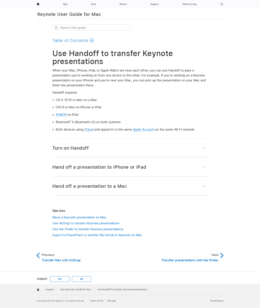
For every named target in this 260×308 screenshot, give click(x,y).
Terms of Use (96, 300)
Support (50, 289)
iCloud (89, 129)
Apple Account (143, 129)
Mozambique (216, 300)
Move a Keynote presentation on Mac (79, 217)
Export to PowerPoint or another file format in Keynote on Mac (97, 235)
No (81, 279)
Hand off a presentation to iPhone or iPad (99, 167)
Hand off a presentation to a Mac (89, 186)
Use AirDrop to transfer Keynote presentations (85, 223)
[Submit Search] (56, 28)
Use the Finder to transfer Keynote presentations (87, 229)
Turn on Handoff (70, 148)
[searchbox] (91, 27)
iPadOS (61, 114)
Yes (60, 279)
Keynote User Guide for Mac (69, 14)
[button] (222, 4)
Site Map (111, 300)
